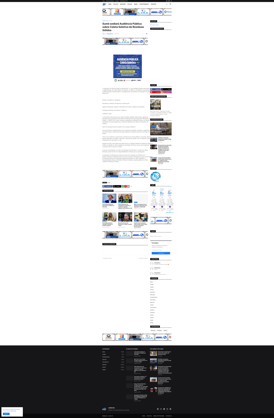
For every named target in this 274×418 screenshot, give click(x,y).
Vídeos (151, 322)
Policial (130, 4)
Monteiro (123, 4)
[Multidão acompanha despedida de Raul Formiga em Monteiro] (153, 139)
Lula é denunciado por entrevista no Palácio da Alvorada (108, 205)
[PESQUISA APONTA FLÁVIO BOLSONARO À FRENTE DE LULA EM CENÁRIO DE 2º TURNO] (129, 397)
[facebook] (166, 1)
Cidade (152, 287)
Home (103, 1)
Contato (117, 1)
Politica (115, 4)
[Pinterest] (125, 186)
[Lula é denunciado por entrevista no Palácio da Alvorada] (129, 353)
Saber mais (13, 410)
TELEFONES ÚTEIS (124, 1)
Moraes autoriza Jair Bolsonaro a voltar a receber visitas (125, 224)
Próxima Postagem (142, 258)
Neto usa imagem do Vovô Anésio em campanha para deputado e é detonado (140, 205)
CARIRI (151, 284)
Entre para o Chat (154, 24)
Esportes (153, 4)
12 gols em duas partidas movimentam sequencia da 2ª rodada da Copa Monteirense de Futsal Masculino (164, 160)
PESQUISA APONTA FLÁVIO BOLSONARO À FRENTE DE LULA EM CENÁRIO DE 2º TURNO (140, 397)
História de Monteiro (110, 1)
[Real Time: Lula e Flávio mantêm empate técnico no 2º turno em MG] (129, 361)
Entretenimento (144, 4)
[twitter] (161, 409)
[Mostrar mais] (131, 186)
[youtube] (169, 1)
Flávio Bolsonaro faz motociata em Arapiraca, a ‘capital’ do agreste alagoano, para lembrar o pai (125, 206)
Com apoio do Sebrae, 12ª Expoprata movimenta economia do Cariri (140, 378)
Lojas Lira (110, 415)
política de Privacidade (158, 415)
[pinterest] (170, 409)
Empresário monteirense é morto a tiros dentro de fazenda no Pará (164, 353)
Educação (152, 294)
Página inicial (105, 20)
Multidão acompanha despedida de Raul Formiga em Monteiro (164, 139)
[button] (167, 4)
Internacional (153, 307)
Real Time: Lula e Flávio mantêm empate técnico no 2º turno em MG (140, 360)
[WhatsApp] (123, 186)
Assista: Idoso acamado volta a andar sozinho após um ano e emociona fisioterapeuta (140, 224)
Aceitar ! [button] (6, 413)
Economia (152, 292)
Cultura (152, 289)
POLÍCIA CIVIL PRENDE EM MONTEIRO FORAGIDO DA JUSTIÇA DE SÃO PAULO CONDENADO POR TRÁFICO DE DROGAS (164, 390)
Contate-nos (169, 415)
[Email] (128, 186)
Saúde (151, 320)
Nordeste (152, 312)
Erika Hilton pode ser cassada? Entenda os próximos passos (107, 224)
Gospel (151, 304)
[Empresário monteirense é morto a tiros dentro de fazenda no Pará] (153, 353)
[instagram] (171, 1)
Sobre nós (149, 415)
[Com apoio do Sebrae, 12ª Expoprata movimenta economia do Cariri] (129, 378)
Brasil (136, 4)
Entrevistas (152, 299)
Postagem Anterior (107, 258)
